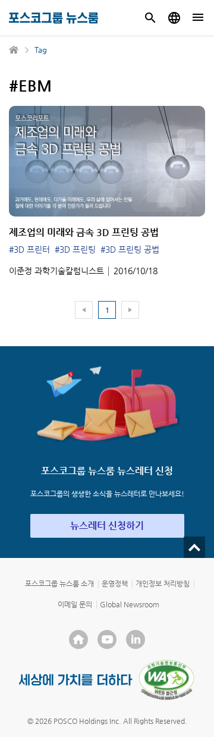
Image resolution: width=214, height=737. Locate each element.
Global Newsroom (129, 604)
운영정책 (115, 583)
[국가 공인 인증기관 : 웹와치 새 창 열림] (166, 679)
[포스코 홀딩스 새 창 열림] (78, 639)
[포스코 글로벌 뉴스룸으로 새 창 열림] (174, 18)
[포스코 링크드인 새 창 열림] (135, 639)
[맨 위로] (194, 547)
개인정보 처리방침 (163, 583)
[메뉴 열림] (198, 18)
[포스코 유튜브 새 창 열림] (107, 639)
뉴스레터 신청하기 (107, 525)
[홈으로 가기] (14, 50)
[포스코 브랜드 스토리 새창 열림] (76, 679)
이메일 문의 (75, 604)
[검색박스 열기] (150, 18)
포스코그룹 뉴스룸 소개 (59, 583)
